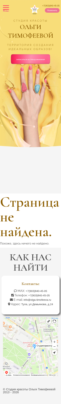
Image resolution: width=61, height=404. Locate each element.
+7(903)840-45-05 (51, 5)
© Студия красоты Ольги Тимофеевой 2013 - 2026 (29, 391)
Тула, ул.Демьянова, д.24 (37, 304)
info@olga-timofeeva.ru (37, 299)
